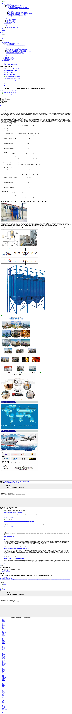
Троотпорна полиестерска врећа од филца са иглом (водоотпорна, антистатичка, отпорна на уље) (22, 54)
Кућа (3, 2)
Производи (4, 3)
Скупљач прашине (7, 23)
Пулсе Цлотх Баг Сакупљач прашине (12, 27)
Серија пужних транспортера (11, 19)
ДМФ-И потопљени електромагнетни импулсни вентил (17, 7)
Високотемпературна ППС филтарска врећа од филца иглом (18, 12)
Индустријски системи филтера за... (11, 81)
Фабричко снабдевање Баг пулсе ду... (12, 70)
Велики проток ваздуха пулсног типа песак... (14, 85)
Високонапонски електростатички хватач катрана (14, 26)
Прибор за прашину (7, 4)
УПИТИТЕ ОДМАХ (3, 577)
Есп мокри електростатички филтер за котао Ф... (14, 512)
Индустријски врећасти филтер (5, 579)
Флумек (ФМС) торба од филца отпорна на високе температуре (18, 11)
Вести (3, 28)
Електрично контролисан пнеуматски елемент (14, 5)
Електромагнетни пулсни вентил (11, 6)
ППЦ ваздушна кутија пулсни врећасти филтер (14, 539)
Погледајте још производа (9, 517)
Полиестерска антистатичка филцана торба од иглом (17, 15)
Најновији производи (4, 578)
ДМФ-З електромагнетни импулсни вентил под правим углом (18, 8)
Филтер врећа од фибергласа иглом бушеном (15, 10)
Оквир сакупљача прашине (10, 18)
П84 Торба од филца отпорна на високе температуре (17, 14)
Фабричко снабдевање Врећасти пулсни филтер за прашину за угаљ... (19, 521)
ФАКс (3, 29)
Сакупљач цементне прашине (56, 579)
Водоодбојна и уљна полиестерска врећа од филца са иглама (18, 17)
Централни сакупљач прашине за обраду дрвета (12, 482)
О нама (3, 30)
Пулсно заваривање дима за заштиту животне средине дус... (17, 548)
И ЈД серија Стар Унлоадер (10, 22)
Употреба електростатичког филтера (34, 579)
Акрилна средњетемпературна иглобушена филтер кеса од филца (19, 9)
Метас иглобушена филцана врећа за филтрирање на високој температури (20, 13)
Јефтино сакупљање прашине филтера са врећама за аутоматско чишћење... (20, 529)
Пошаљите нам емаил (4, 105)
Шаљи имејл (2, 589)
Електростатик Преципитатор (45, 579)
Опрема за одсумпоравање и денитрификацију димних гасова (16, 25)
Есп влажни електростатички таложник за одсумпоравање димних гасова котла (18, 481)
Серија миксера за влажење (10, 20)
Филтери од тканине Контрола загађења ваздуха (19, 579)
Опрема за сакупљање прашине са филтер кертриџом (15, 24)
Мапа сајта (10, 578)
